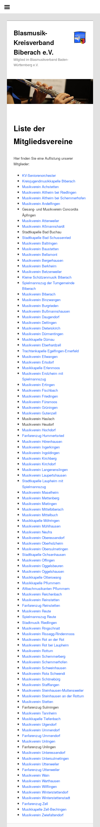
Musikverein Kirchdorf (39, 463)
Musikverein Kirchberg (39, 458)
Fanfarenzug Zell (35, 803)
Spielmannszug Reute (39, 616)
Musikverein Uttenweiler (40, 763)
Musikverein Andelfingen (41, 203)
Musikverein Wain (35, 775)
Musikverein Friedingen (40, 396)
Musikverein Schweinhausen (44, 667)
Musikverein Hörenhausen (42, 441)
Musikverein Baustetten (40, 248)
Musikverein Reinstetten (40, 599)
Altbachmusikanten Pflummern (46, 588)
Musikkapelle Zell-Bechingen (44, 809)
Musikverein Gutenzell (39, 413)
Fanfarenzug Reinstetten (41, 605)
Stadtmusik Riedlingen (39, 622)
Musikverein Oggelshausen (43, 571)
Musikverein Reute (36, 610)
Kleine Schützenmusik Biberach (46, 277)
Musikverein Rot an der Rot (43, 639)
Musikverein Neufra (37, 531)
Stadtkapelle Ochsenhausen (44, 554)
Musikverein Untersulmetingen (45, 758)
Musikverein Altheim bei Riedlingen (49, 192)
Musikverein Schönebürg (41, 679)
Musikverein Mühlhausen (41, 526)
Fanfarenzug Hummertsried (43, 435)
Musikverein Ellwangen (40, 356)
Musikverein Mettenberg (40, 497)
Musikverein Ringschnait (41, 628)
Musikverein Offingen (38, 560)
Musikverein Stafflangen (40, 684)
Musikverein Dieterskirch (41, 328)
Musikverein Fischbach (40, 390)
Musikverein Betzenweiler (42, 271)
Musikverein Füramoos (39, 401)
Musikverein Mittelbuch (40, 514)
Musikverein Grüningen (40, 407)
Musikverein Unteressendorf (43, 752)
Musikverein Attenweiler (40, 220)
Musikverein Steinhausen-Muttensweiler (52, 690)
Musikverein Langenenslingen (45, 469)
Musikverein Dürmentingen (42, 333)
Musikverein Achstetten (40, 186)
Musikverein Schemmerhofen (44, 661)
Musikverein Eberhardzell (41, 344)
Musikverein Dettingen (39, 322)
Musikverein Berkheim (39, 265)
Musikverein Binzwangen (41, 299)
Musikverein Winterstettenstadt (46, 797)
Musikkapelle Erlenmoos (41, 367)
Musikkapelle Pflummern (41, 582)
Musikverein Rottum (37, 650)
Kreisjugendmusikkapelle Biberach (48, 181)
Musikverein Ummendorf (41, 729)
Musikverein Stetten (37, 701)
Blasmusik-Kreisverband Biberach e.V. (34, 42)
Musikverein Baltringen (39, 243)
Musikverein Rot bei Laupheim (45, 645)
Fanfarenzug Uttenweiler (40, 769)
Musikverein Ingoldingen (40, 452)
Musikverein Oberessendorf (43, 537)
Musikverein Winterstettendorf (45, 792)
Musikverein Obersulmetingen (45, 548)
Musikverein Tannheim (39, 713)
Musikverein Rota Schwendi (43, 673)
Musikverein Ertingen (38, 384)
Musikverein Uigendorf (39, 724)
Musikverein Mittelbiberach (42, 509)
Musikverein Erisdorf (38, 362)
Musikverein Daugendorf (40, 316)
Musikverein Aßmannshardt (43, 226)
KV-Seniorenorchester (39, 175)
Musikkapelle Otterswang (41, 577)
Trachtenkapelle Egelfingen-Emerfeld (50, 350)
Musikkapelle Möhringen (40, 520)
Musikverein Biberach (38, 294)
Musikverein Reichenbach (42, 594)
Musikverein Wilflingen (39, 786)
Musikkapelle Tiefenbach (41, 718)
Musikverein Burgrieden (40, 305)
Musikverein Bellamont (39, 254)
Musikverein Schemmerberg (43, 656)
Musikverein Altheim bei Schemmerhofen (54, 197)
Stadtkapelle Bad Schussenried (46, 237)
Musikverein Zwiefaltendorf (42, 814)
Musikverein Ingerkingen (41, 447)
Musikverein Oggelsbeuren (42, 565)
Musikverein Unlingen (38, 741)
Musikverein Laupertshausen (44, 475)
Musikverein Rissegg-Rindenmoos (48, 633)
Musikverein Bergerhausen (42, 260)
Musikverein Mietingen (39, 503)
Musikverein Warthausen (41, 780)
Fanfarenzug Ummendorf (41, 735)
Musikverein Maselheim (40, 492)
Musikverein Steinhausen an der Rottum (53, 695)
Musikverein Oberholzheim (42, 543)
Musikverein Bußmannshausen (46, 311)
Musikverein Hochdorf (39, 429)
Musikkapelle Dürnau (38, 339)
